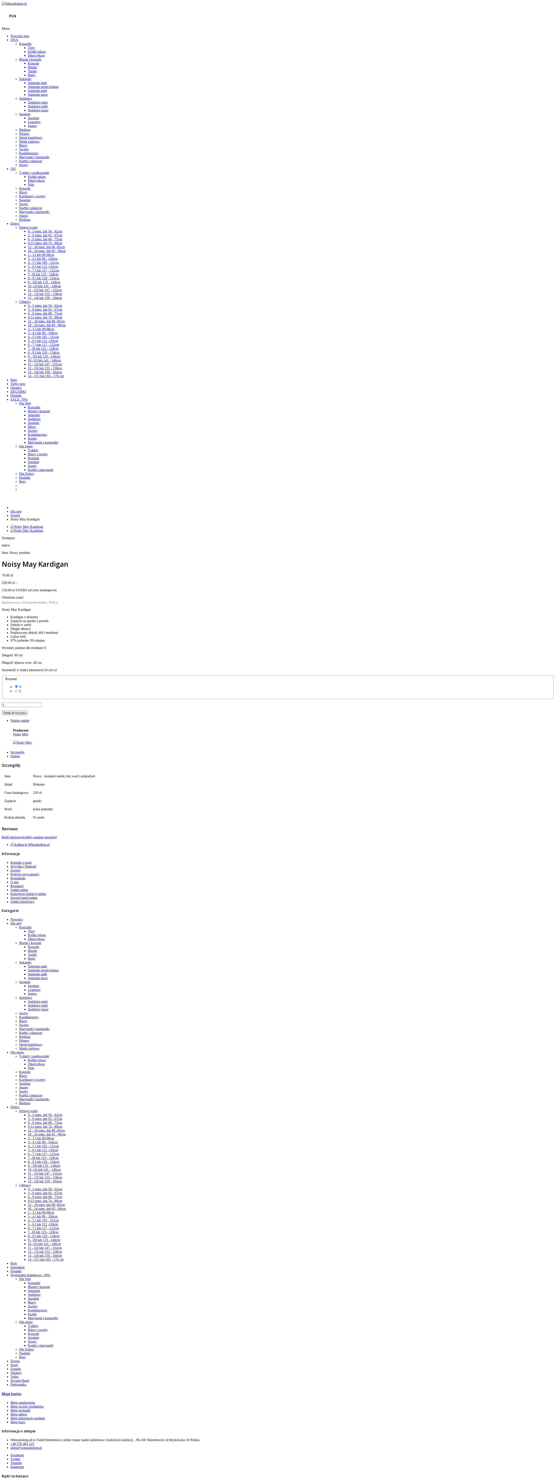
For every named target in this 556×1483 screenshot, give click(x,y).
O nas (14, 882)
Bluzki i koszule (30, 59)
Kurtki (32, 438)
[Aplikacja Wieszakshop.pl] (30, 844)
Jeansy (32, 126)
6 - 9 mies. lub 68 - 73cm (45, 239)
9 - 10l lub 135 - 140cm (44, 282)
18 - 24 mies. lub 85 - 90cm (47, 251)
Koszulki (25, 44)
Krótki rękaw (37, 51)
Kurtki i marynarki (40, 470)
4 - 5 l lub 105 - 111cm (43, 262)
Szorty (23, 165)
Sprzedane (17, 1267)
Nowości (20, 36)
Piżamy (24, 133)
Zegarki (15, 1369)
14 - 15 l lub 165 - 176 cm (46, 376)
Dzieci (14, 223)
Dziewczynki (28, 227)
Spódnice (25, 98)
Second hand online (24, 898)
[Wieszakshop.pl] (14, 3)
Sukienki (25, 79)
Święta (15, 1361)
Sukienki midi (37, 90)
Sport (14, 1365)
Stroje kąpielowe (30, 137)
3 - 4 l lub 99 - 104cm (43, 259)
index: (6, 545)
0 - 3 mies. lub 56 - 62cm (45, 231)
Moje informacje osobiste (27, 1418)
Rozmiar (12, 679)
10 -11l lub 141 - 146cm (44, 286)
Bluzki (32, 67)
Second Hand (19, 1380)
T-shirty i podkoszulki (34, 173)
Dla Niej (25, 403)
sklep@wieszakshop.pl (26, 1448)
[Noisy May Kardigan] (26, 526)
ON (13, 169)
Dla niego (26, 446)
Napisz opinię (19, 720)
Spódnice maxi (38, 110)
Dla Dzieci (26, 474)
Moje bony (17, 1422)
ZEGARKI (18, 391)
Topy (31, 48)
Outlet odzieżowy (22, 901)
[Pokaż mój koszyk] (280, 23)
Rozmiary (17, 886)
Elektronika (18, 1384)
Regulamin (17, 878)
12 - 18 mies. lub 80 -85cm (46, 247)
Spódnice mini (38, 102)
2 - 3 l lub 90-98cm (41, 255)
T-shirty (33, 450)
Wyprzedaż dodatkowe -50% (30, 1275)
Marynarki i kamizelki (34, 157)
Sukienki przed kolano (43, 87)
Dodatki (16, 395)
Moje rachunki (20, 1410)
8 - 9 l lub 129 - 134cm (43, 278)
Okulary (16, 388)
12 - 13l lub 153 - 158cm (45, 294)
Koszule (33, 63)
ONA (14, 40)
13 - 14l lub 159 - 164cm (45, 298)
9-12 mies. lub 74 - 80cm (45, 243)
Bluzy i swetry (38, 454)
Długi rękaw (36, 55)
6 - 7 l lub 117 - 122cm (43, 270)
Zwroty (15, 870)
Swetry (24, 149)
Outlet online (19, 890)
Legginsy (34, 122)
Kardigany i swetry (32, 196)
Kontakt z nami (20, 862)
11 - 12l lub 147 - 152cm (45, 290)
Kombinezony (29, 153)
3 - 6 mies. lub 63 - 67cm (45, 235)
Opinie (15, 756)
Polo (31, 184)
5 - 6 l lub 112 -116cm (43, 266)
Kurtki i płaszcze (30, 161)
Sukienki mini (37, 83)
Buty (13, 380)
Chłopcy (25, 302)
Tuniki (32, 71)
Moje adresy (18, 1414)
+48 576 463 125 (22, 1444)
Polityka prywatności (24, 874)
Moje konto (11, 1393)
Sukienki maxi (38, 94)
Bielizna (24, 130)
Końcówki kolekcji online (28, 894)
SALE (19, 399)
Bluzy (23, 145)
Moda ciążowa (29, 141)
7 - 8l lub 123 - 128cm (43, 274)
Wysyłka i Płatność (23, 866)
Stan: (6, 553)
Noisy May (20, 734)
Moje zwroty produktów (27, 1406)
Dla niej (15, 511)
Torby (17, 384)
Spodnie (24, 114)
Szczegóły (17, 752)
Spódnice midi (38, 106)
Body (31, 75)
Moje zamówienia (22, 1402)
